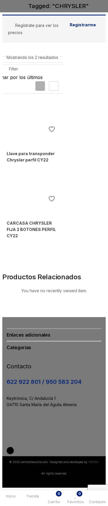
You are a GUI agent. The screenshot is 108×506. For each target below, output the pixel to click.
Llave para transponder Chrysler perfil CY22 (31, 156)
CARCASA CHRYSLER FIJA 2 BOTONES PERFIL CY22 (31, 229)
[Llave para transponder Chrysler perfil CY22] (31, 121)
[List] (53, 86)
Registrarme (83, 24)
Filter (13, 68)
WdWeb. (93, 462)
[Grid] (40, 86)
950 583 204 (64, 381)
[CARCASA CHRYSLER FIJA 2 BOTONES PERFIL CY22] (31, 191)
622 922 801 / (26, 381)
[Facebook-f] (10, 450)
